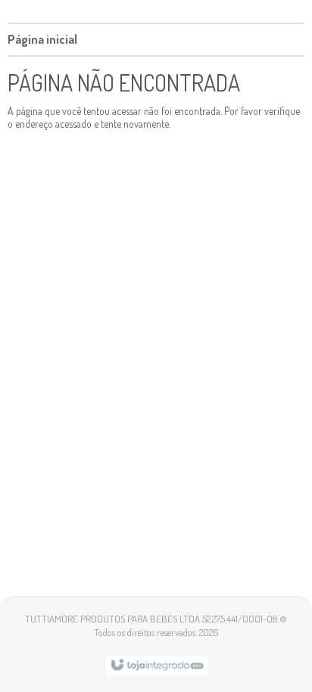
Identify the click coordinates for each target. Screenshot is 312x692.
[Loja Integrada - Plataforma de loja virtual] (156, 664)
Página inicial (42, 39)
